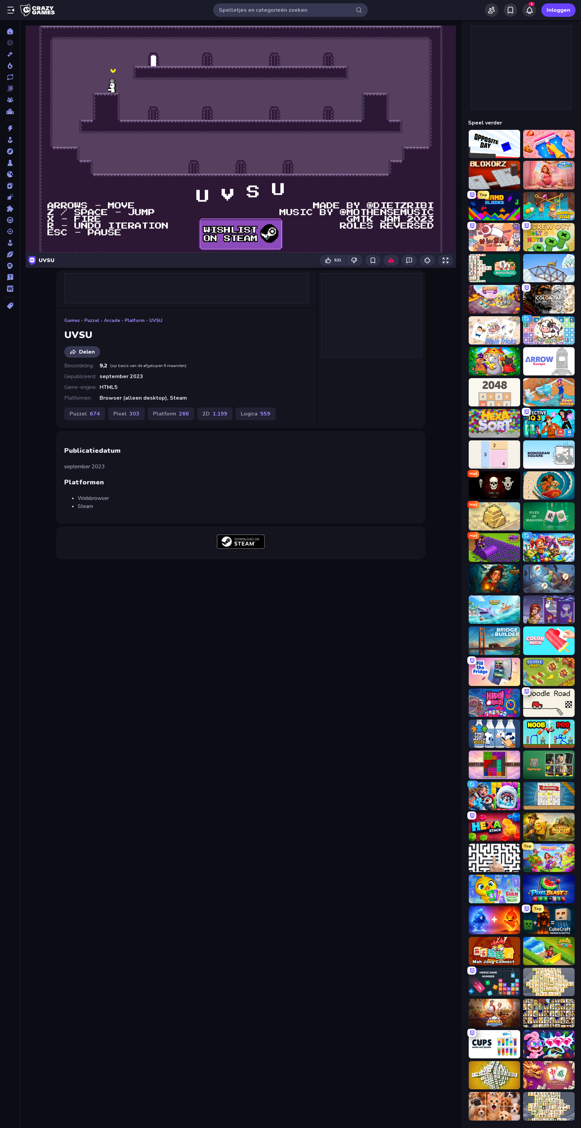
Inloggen (558, 10)
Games (72, 320)
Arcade (112, 320)
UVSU (155, 320)
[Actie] (10, 128)
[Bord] (10, 163)
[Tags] (10, 306)
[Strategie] (10, 265)
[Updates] (10, 77)
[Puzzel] (10, 208)
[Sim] (10, 243)
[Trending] (10, 65)
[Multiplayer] (10, 100)
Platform (135, 320)
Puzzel (91, 320)
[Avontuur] (10, 151)
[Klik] (10, 197)
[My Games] (510, 10)
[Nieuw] (10, 54)
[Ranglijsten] (10, 111)
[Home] (10, 31)
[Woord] (10, 288)
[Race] (10, 220)
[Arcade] (10, 140)
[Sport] (10, 254)
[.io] (10, 174)
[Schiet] (10, 231)
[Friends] (491, 10)
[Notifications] (529, 10)
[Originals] (10, 88)
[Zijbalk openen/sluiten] (11, 10)
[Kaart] (10, 185)
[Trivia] (10, 277)
